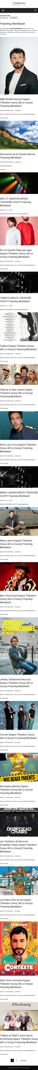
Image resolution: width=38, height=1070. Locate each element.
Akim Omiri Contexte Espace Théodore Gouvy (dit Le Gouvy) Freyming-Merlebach (16, 984)
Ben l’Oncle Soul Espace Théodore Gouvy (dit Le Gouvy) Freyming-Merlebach (18, 599)
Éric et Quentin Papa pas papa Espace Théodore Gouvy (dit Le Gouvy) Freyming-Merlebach (16, 253)
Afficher (14, 17)
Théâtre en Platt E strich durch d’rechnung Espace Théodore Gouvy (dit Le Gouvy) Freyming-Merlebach (19, 1039)
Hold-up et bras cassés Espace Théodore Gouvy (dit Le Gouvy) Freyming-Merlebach (16, 393)
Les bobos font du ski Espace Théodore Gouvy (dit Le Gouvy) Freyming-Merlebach (16, 903)
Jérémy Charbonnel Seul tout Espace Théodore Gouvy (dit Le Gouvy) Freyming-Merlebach (16, 683)
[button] (35, 10)
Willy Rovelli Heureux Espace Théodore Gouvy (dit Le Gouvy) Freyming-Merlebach (16, 102)
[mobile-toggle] (3, 10)
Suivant (23, 1060)
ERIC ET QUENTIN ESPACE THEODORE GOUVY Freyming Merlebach (15, 202)
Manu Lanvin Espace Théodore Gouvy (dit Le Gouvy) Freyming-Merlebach (16, 544)
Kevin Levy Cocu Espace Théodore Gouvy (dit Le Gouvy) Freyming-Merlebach (18, 448)
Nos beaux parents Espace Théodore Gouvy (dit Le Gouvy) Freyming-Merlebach (16, 790)
